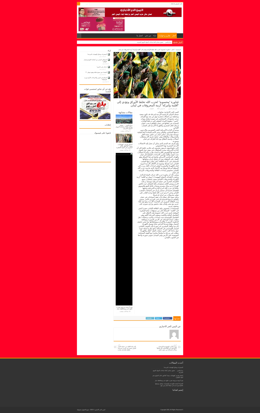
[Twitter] (92, 4)
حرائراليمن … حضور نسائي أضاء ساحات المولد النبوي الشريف (154, 42)
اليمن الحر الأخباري (100, 409)
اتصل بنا (140, 36)
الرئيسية (178, 49)
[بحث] (78, 3)
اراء (154, 36)
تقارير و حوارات (164, 36)
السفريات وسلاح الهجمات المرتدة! (97, 54)
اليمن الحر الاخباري (172, 108)
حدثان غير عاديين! (102, 67)
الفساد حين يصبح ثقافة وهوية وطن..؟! (96, 72)
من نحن (148, 36)
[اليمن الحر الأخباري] (130, 11)
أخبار (174, 36)
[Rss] (94, 4)
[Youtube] (90, 4)
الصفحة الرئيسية (179, 35)
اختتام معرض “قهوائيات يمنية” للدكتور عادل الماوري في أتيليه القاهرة (124, 146)
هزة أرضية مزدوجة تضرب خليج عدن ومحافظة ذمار (124, 308)
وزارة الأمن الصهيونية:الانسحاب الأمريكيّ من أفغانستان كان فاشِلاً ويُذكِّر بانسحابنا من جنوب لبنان (167, 347)
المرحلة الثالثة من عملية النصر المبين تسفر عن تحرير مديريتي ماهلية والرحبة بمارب (127, 347)
